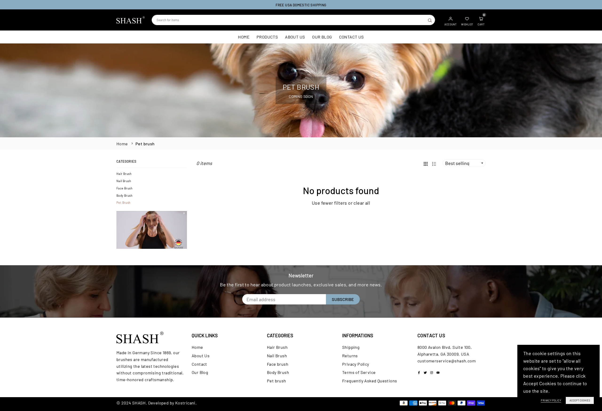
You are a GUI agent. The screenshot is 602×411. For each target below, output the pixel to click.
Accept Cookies (580, 400)
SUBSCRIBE (343, 299)
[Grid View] (425, 163)
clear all (361, 203)
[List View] (434, 163)
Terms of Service (359, 372)
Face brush (124, 188)
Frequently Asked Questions (369, 380)
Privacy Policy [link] (551, 400)
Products (267, 36)
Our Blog (322, 36)
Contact (199, 364)
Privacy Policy (355, 364)
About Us (295, 36)
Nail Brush (123, 181)
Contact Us (351, 36)
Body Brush (124, 195)
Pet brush (123, 202)
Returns (350, 355)
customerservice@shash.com (446, 360)
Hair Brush (123, 174)
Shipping (351, 347)
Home (244, 36)
